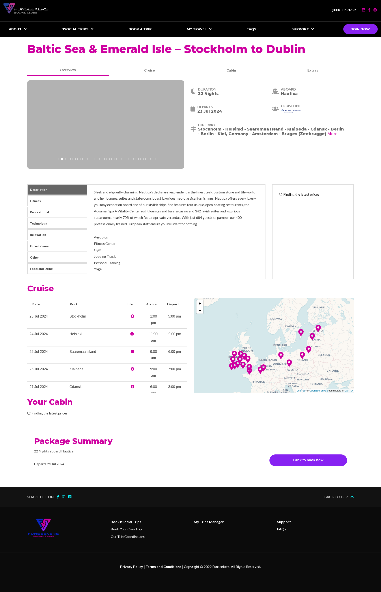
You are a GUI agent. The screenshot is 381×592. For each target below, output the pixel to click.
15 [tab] (125, 159)
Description (38, 189)
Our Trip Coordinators (128, 536)
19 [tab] (144, 159)
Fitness (35, 201)
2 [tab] (62, 159)
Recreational (39, 212)
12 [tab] (110, 159)
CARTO (348, 390)
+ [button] (199, 303)
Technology (38, 223)
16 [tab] (129, 159)
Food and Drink (41, 268)
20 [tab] (149, 159)
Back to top (336, 497)
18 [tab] (139, 159)
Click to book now (308, 460)
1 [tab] (57, 159)
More (332, 133)
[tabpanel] (105, 124)
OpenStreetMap (318, 390)
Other (34, 257)
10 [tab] (100, 159)
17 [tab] (134, 159)
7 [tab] (86, 159)
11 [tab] (105, 159)
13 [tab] (115, 159)
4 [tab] (71, 159)
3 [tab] (66, 159)
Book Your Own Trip (126, 529)
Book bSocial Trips (126, 522)
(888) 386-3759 (344, 10)
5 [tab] (76, 159)
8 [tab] (91, 159)
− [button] (199, 310)
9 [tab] (95, 159)
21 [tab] (154, 159)
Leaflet (301, 390)
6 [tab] (81, 159)
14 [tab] (120, 159)
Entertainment (41, 246)
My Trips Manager (209, 522)
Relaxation (38, 234)
